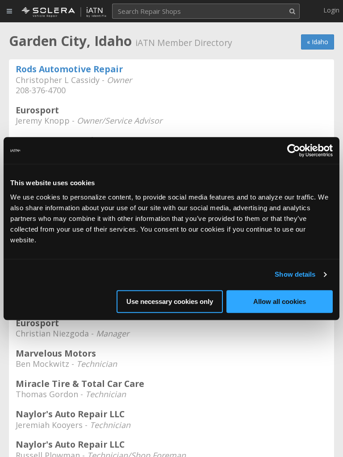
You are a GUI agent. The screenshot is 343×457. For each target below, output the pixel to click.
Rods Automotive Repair (69, 69)
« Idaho (317, 41)
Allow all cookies (279, 301)
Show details (295, 274)
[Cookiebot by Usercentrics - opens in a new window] (294, 150)
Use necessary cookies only (169, 301)
